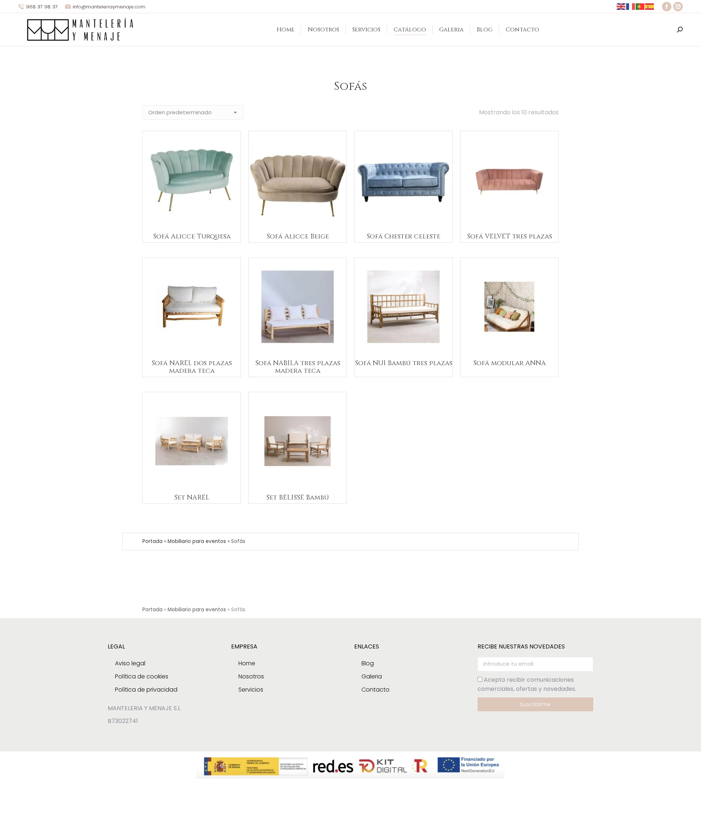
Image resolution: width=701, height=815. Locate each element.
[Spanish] (650, 6)
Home (246, 663)
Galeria (371, 676)
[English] (621, 6)
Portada (152, 541)
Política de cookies (141, 676)
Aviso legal (130, 663)
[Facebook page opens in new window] (666, 6)
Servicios (250, 689)
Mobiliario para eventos (197, 541)
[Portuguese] (640, 6)
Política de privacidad (146, 689)
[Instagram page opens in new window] (678, 6)
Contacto (375, 689)
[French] (631, 6)
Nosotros (251, 676)
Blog (367, 663)
